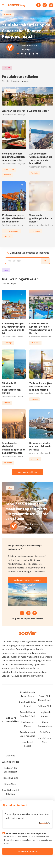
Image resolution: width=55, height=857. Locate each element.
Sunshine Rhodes (10, 761)
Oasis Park (44, 732)
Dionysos (10, 755)
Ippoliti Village (10, 777)
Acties (10, 488)
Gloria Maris (10, 783)
